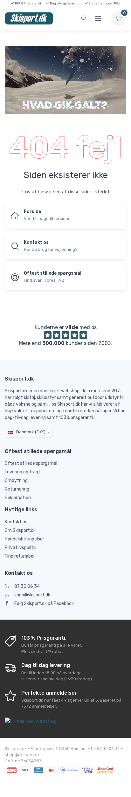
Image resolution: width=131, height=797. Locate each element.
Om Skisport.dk (20, 530)
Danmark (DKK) (30, 431)
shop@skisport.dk (32, 595)
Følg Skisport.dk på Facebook (44, 603)
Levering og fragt (22, 472)
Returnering (17, 489)
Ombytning (16, 480)
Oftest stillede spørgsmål (31, 463)
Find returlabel (19, 556)
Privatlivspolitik (21, 547)
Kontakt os (16, 522)
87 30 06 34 (27, 586)
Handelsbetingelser (24, 539)
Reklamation (18, 497)
